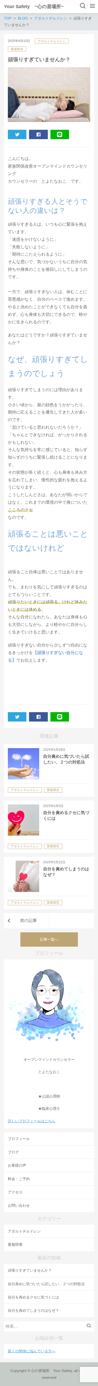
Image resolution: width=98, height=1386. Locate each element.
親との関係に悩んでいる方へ (31, 1351)
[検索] (90, 1326)
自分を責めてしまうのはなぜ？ (33, 1310)
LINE (59, 134)
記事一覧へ (49, 939)
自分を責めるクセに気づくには (33, 1297)
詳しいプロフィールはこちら (31, 1121)
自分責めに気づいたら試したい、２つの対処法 (46, 1284)
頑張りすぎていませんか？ (30, 1270)
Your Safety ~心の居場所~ (34, 6)
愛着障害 (17, 49)
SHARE (38, 134)
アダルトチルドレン (52, 41)
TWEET (17, 134)
